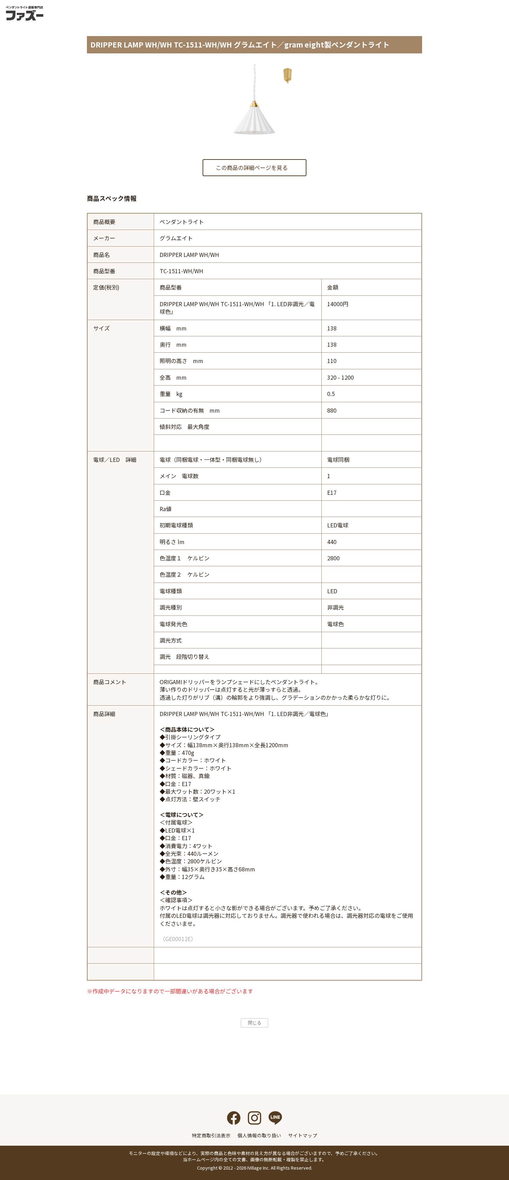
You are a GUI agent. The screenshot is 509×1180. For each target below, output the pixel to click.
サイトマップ (302, 1135)
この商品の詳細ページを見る (252, 167)
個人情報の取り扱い (259, 1135)
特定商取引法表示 (211, 1135)
